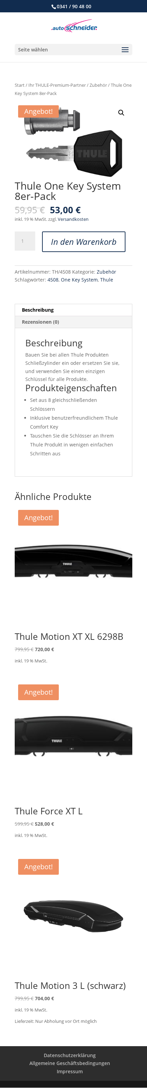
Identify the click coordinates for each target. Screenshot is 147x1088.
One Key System (79, 279)
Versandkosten (73, 219)
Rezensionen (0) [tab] (40, 322)
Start (20, 85)
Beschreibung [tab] (38, 310)
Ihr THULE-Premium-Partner (57, 85)
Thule (106, 279)
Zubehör (98, 85)
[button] (121, 113)
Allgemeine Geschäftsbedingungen (69, 1063)
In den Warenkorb (84, 241)
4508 (53, 279)
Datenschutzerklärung (70, 1055)
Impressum (70, 1071)
